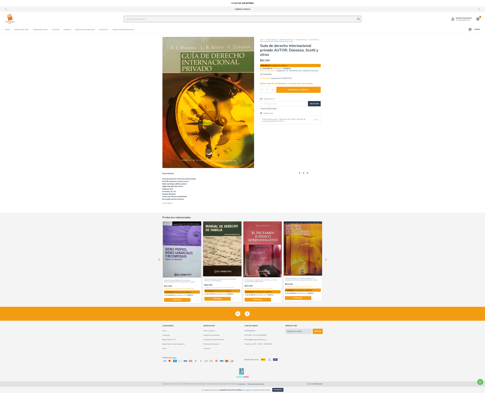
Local (164, 348)
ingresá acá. (241, 384)
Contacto (103, 30)
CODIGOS (55, 30)
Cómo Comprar (209, 331)
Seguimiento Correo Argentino (173, 344)
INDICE (170, 203)
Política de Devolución (211, 344)
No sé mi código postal (269, 108)
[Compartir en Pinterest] (307, 173)
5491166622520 (249, 331)
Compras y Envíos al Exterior (213, 339)
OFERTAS (67, 30)
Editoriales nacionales (287, 40)
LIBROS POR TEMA (21, 30)
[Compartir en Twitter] (303, 173)
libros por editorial (271, 40)
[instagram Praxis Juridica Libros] (237, 313)
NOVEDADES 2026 (40, 30)
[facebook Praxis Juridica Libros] (247, 313)
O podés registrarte (463, 20)
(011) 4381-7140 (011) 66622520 (255, 335)
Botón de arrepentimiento (255, 384)
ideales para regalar (85, 30)
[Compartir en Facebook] (299, 173)
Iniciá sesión (466, 18)
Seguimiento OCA (169, 339)
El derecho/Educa (300, 40)
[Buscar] (358, 19)
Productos (166, 335)
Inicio (7, 30)
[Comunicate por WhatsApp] (480, 382)
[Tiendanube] (315, 384)
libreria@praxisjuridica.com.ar (255, 339)
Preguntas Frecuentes (211, 335)
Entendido (278, 390)
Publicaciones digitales (123, 30)
